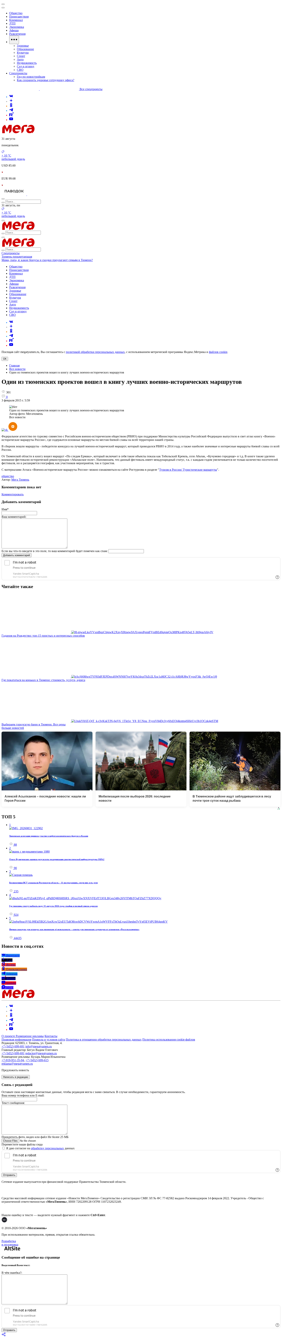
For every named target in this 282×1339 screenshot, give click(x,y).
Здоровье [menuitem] (23, 45)
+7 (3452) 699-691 (13, 1046)
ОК (5, 358)
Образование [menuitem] (25, 49)
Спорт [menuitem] (21, 56)
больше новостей (13, 728)
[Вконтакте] (11, 96)
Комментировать (13, 494)
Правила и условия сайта (48, 1039)
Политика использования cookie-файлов (168, 1039)
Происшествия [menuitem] (19, 16)
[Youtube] (11, 119)
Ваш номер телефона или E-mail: (23, 1095)
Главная (14, 365)
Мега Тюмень (20, 479)
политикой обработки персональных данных (95, 352)
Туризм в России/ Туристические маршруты (188, 469)
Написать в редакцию (15, 1077)
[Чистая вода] (36, 194)
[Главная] (46, 132)
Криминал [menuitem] (16, 20)
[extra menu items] (14, 40)
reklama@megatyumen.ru (17, 1063)
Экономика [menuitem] (16, 27)
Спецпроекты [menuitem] (18, 73)
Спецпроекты (11, 253)
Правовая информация (16, 1039)
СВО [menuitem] (20, 69)
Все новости (17, 369)
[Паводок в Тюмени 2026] (14, 194)
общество (8, 476)
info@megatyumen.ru (38, 1046)
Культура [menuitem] (23, 52)
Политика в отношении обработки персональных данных (104, 1039)
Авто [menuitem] (20, 59)
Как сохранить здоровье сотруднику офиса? (45, 80)
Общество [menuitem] (15, 13)
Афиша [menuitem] (14, 30)
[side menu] (3, 7)
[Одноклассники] (11, 106)
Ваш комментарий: (14, 516)
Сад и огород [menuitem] (25, 66)
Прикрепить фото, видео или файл (35, 1137)
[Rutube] (11, 115)
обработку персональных (47, 1148)
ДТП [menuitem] (12, 23)
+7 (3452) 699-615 (37, 1060)
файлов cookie (218, 352)
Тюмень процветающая (17, 256)
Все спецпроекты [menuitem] (91, 89)
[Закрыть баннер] (3, 4)
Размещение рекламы (30, 1036)
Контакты (51, 1036)
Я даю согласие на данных (40, 1148)
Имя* (5, 509)
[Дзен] (11, 101)
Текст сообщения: (13, 1103)
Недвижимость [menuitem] (27, 63)
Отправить (9, 1175)
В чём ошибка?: (12, 1272)
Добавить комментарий (16, 555)
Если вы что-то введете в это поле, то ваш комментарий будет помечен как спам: (55, 551)
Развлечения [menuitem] (17, 33)
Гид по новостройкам (31, 76)
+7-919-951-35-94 (13, 1060)
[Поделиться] (4, 1335)
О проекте (9, 1036)
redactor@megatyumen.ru (41, 1053)
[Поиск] (3, 198)
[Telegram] (11, 110)
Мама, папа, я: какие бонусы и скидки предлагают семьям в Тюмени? (47, 260)
